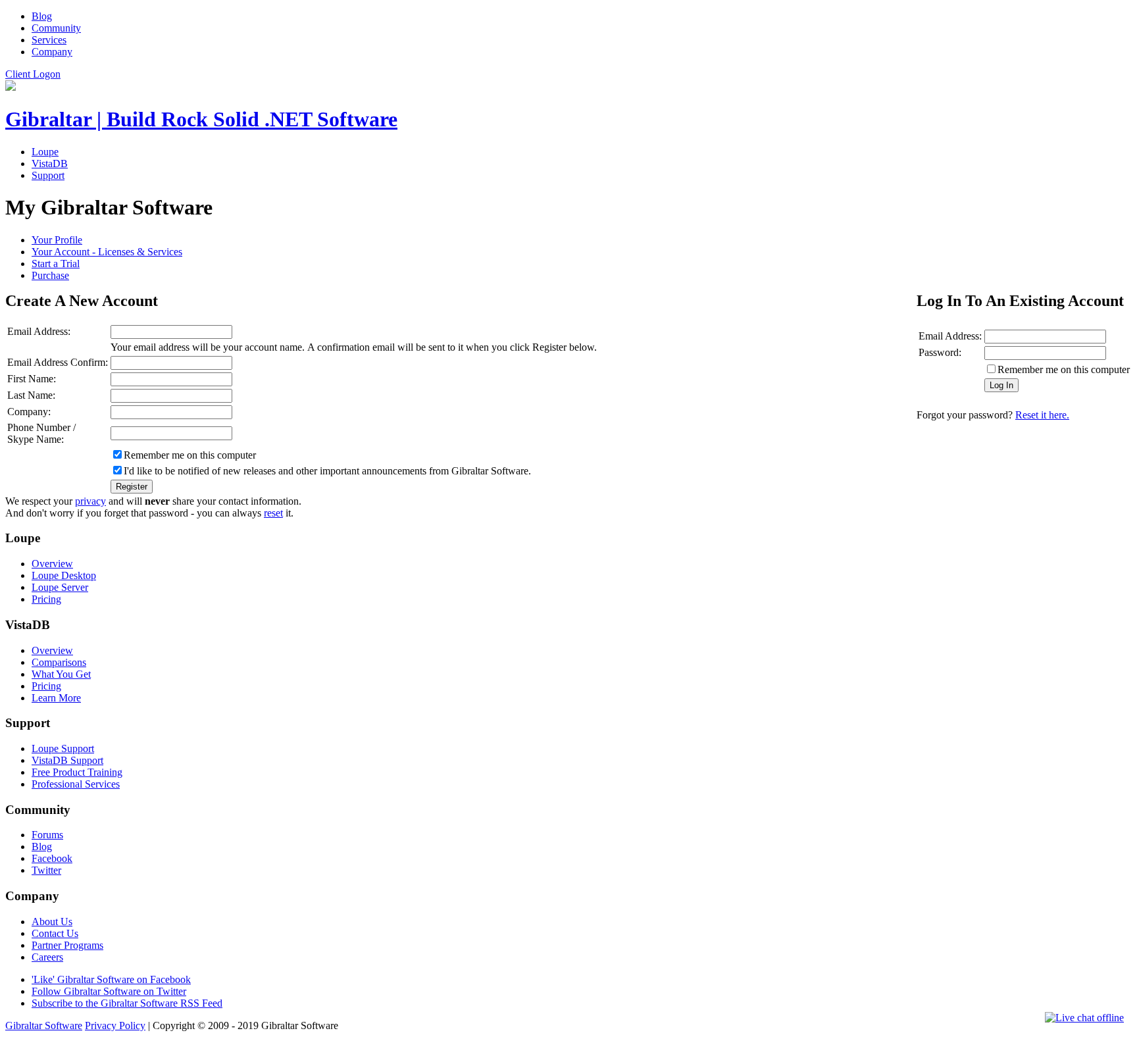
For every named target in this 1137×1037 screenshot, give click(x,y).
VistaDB (50, 163)
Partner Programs (67, 945)
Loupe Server (60, 587)
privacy (90, 501)
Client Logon (33, 74)
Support (48, 175)
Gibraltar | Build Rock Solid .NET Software (201, 119)
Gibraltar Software (43, 1025)
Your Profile (57, 239)
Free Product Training (77, 772)
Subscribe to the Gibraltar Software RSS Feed (127, 1003)
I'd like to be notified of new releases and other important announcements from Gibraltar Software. (327, 470)
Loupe (45, 151)
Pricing (46, 599)
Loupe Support (63, 748)
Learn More (56, 697)
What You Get (61, 674)
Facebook (52, 858)
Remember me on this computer (1064, 369)
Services (49, 39)
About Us (52, 921)
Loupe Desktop (64, 575)
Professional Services (76, 784)
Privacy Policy (115, 1025)
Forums (47, 834)
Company (52, 51)
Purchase (50, 275)
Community (56, 28)
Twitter (46, 870)
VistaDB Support (67, 760)
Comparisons (59, 662)
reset (273, 512)
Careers (47, 957)
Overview (52, 563)
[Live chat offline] (1084, 1018)
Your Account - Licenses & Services (107, 251)
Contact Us (55, 933)
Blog (42, 16)
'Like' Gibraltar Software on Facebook (111, 979)
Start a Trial (56, 263)
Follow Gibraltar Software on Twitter (109, 991)
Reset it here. (1042, 414)
